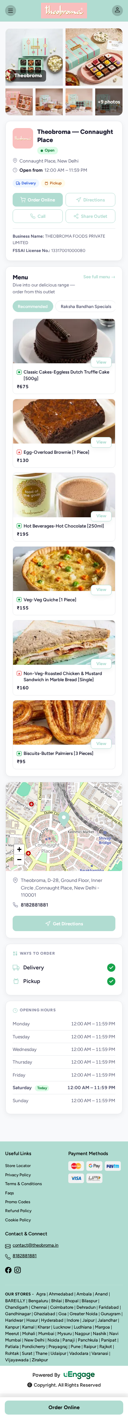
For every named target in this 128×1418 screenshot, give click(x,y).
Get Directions (68, 923)
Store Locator (18, 1165)
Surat (27, 1353)
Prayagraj (58, 1346)
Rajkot (105, 1346)
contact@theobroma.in (35, 1245)
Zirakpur (40, 1359)
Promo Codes (17, 1201)
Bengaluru (38, 1300)
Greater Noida (84, 1313)
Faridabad (109, 1307)
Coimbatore (61, 1307)
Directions (94, 199)
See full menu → (99, 276)
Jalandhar (107, 1320)
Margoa (102, 1327)
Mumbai (46, 1333)
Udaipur (58, 1353)
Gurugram (110, 1313)
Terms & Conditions (23, 1183)
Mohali (28, 1333)
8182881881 (34, 905)
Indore (73, 1320)
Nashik (99, 1333)
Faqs (9, 1193)
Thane (41, 1353)
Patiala (12, 1346)
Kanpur (12, 1327)
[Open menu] (10, 10)
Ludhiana (83, 1327)
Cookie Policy (18, 1220)
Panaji (68, 1340)
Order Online (41, 199)
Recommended (33, 306)
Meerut (12, 1333)
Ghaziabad (44, 1313)
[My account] (117, 10)
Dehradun (86, 1307)
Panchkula (88, 1340)
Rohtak (12, 1353)
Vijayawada (17, 1359)
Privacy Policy (18, 1175)
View (101, 362)
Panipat (108, 1340)
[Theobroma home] (64, 10)
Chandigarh (16, 1307)
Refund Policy (18, 1210)
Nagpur (82, 1333)
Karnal (28, 1327)
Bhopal (72, 1300)
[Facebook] (8, 1271)
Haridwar (14, 1320)
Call (41, 216)
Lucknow (62, 1327)
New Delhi (34, 1340)
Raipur (90, 1346)
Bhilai (56, 1300)
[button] (64, 819)
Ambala (84, 1293)
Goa (62, 1313)
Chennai (39, 1307)
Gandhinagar (18, 1313)
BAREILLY (15, 1300)
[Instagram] (17, 1271)
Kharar (44, 1327)
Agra (41, 1293)
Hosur (32, 1320)
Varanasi (99, 1353)
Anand (101, 1293)
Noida (53, 1340)
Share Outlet (94, 216)
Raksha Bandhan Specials (86, 306)
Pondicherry (33, 1346)
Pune (76, 1346)
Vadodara (78, 1353)
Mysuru (64, 1333)
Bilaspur (89, 1300)
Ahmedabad (61, 1293)
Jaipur (88, 1320)
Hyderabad (52, 1320)
